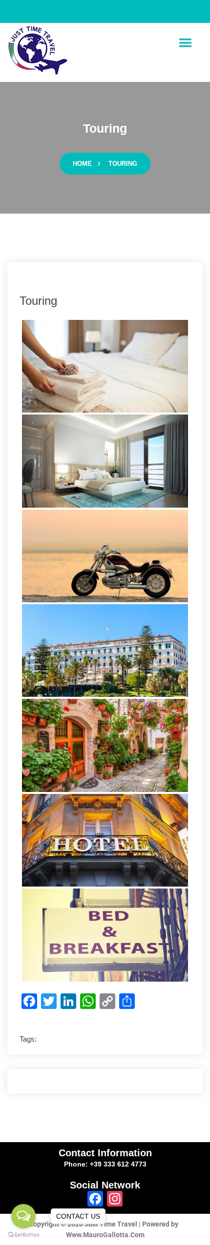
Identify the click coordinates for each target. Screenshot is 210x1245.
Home (82, 163)
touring (122, 163)
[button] (185, 43)
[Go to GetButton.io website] (23, 1235)
